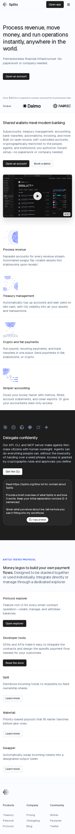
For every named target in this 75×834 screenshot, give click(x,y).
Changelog (33, 820)
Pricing (30, 815)
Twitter (54, 826)
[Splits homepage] (10, 4)
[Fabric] (60, 106)
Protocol (8, 826)
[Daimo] (30, 106)
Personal (8, 820)
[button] (37, 196)
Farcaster (56, 820)
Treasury (8, 815)
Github (54, 815)
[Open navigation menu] (68, 4)
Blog (29, 826)
